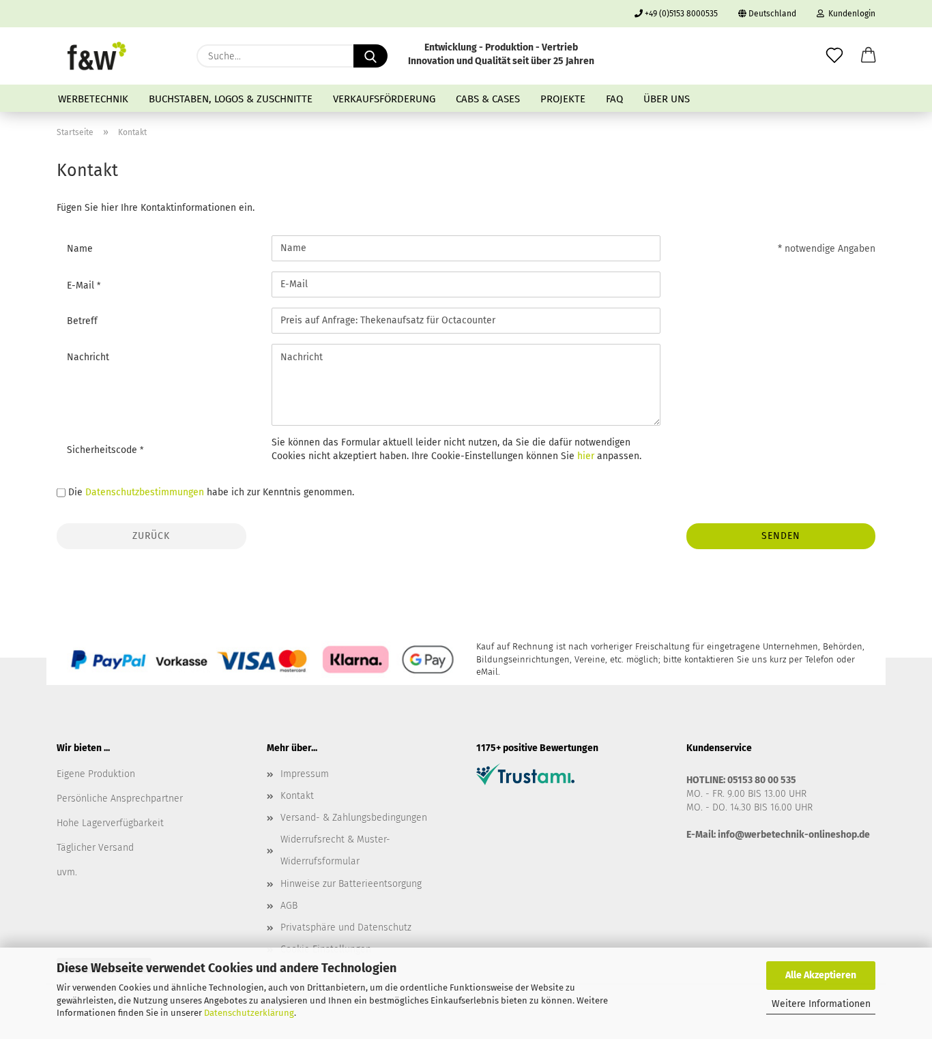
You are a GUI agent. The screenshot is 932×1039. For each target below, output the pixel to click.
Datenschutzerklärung (249, 1013)
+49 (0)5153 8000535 (680, 13)
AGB (288, 905)
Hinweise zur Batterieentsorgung (351, 884)
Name (80, 248)
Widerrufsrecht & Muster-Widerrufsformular (335, 850)
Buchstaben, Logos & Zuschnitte (230, 99)
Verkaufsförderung (384, 99)
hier (585, 456)
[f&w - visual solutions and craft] (97, 56)
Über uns (666, 99)
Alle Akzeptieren (820, 975)
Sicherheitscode (103, 450)
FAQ (614, 99)
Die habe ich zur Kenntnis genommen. (211, 492)
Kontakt (297, 796)
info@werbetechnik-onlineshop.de (794, 834)
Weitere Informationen (821, 1004)
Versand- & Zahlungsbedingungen (353, 817)
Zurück (151, 536)
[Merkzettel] (834, 56)
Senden (780, 536)
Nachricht (88, 357)
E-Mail (82, 285)
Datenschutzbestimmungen (144, 492)
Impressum (304, 774)
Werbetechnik (93, 99)
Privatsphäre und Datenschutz (345, 927)
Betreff (82, 321)
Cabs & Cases (488, 99)
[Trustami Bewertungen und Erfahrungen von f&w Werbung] (525, 773)
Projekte (562, 99)
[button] (868, 56)
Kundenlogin (849, 13)
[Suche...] (370, 56)
